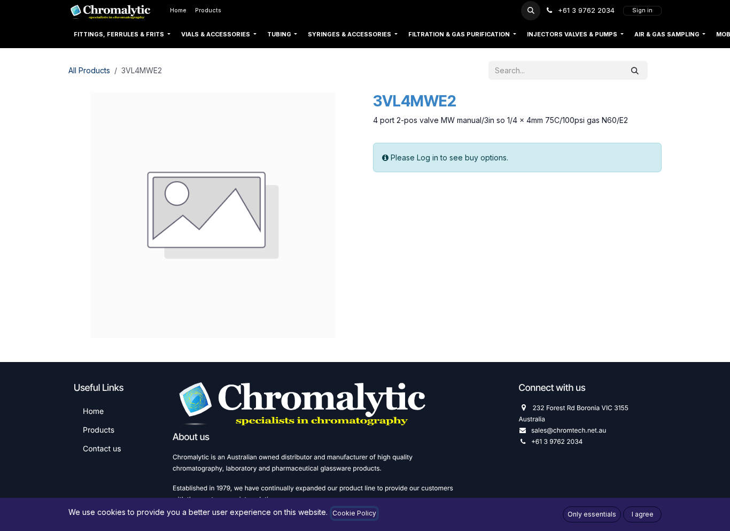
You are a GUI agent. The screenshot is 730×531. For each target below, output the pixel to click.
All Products (89, 70)
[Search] (635, 70)
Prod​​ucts (98, 430)
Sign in (642, 10)
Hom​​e (93, 411)
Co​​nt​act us (102, 448)
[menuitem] (178, 10)
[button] (530, 10)
